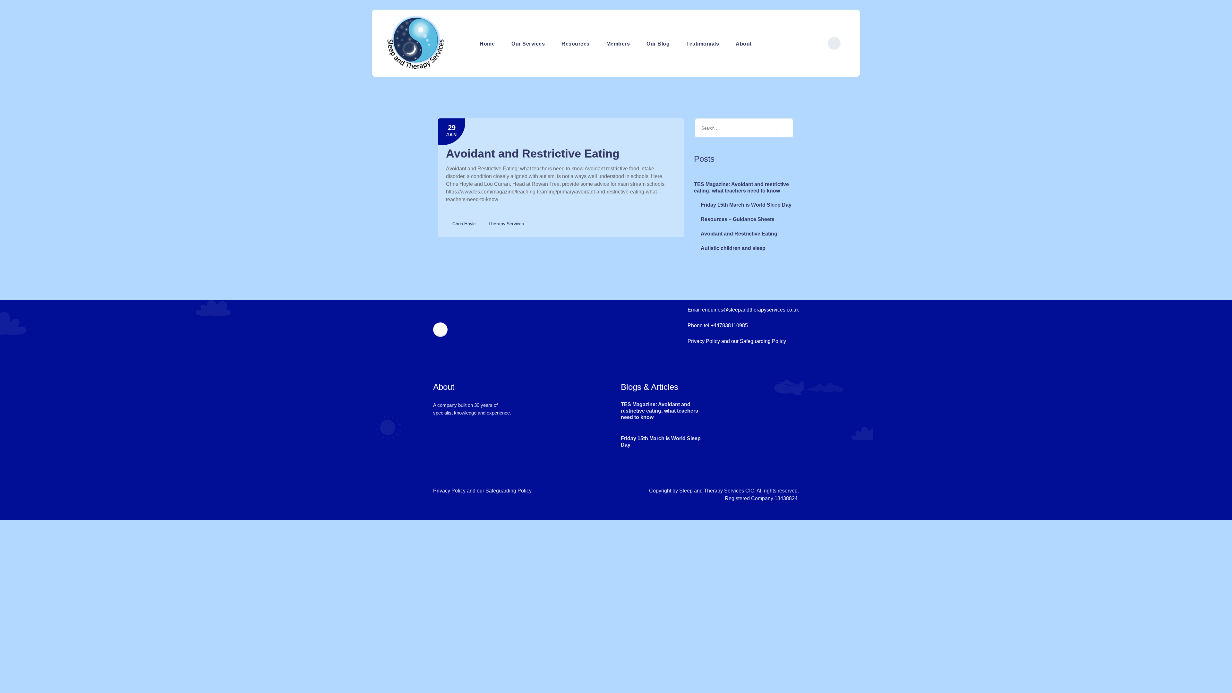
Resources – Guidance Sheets (737, 219)
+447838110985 (729, 325)
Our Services (528, 44)
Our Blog (658, 44)
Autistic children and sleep (733, 248)
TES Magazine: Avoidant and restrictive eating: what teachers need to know (741, 187)
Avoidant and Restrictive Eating (533, 153)
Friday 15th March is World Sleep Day (746, 205)
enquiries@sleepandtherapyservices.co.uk (750, 309)
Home (487, 44)
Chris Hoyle (464, 223)
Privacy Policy (704, 341)
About (744, 44)
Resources (575, 44)
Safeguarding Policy (763, 341)
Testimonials (702, 44)
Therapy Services (506, 223)
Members (618, 44)
